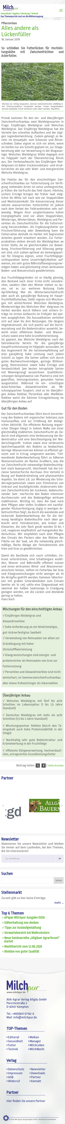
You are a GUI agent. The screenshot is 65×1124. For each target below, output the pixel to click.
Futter (12, 1045)
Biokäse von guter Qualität (21, 951)
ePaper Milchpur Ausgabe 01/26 (24, 917)
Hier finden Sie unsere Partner (25, 1101)
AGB (11, 1077)
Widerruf (14, 1081)
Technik (13, 1049)
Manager (35, 1041)
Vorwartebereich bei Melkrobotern (27, 933)
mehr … (59, 902)
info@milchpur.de (25, 1017)
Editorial (13, 1037)
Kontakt (36, 1081)
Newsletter (38, 1069)
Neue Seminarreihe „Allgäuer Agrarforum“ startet (32, 939)
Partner (36, 1077)
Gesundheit (15, 1041)
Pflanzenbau (9, 23)
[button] (38, 765)
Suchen (7, 873)
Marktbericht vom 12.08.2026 (23, 946)
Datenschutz (16, 1069)
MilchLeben (37, 1045)
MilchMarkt (37, 1049)
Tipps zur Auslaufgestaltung (22, 927)
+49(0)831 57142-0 (23, 1014)
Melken (34, 1037)
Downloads (38, 1073)
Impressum (15, 1073)
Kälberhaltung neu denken (21, 923)
